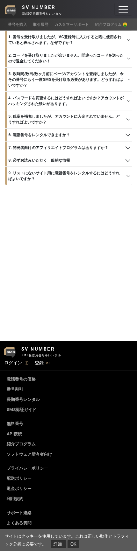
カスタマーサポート (71, 24)
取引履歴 (40, 24)
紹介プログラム (21, 444)
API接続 (14, 433)
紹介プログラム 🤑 (111, 24)
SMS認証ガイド (21, 409)
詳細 (58, 544)
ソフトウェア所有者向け (29, 454)
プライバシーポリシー (27, 468)
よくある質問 (19, 522)
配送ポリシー (19, 478)
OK (73, 544)
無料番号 (15, 423)
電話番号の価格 (21, 379)
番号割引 (15, 389)
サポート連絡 (19, 512)
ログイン (13, 362)
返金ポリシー (19, 488)
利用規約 (15, 498)
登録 (39, 362)
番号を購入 (17, 24)
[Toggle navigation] (123, 9)
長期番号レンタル (23, 399)
